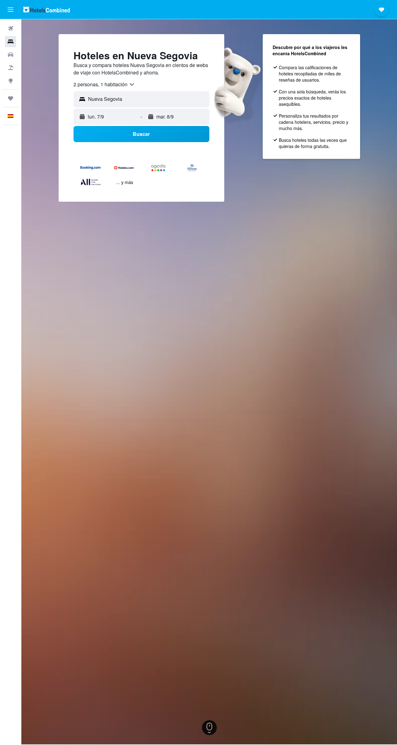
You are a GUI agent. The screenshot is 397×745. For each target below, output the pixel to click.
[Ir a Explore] (10, 80)
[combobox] (104, 84)
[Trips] (10, 98)
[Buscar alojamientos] (10, 41)
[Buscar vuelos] (10, 28)
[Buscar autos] (10, 54)
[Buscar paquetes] (10, 67)
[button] (10, 9)
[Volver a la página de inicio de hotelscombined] (46, 9)
